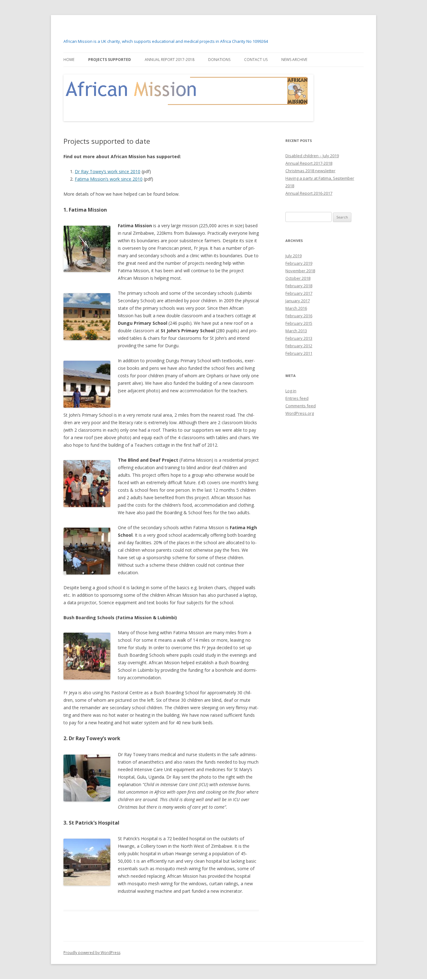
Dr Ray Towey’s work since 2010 (107, 171)
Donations (219, 59)
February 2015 (298, 323)
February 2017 (298, 293)
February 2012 (298, 346)
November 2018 (300, 271)
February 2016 (298, 316)
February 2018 (298, 286)
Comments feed (300, 406)
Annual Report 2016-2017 (308, 193)
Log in (290, 391)
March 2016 (296, 308)
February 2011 (298, 353)
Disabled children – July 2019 (312, 155)
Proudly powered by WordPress (91, 952)
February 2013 (298, 338)
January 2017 (297, 301)
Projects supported (109, 59)
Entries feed (297, 398)
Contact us (256, 59)
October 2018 (297, 278)
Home (68, 59)
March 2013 (296, 331)
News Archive (294, 59)
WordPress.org (299, 413)
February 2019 (298, 263)
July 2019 (293, 256)
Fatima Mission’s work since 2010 (109, 179)
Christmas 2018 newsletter (310, 170)
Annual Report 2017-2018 (169, 59)
